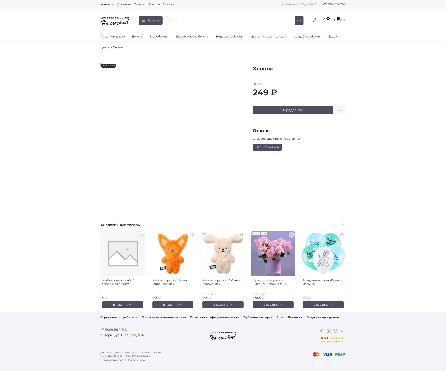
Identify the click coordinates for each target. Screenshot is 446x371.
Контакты (107, 4)
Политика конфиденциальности (214, 317)
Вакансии (295, 317)
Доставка (124, 4)
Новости (154, 4)
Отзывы (169, 4)
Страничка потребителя (118, 317)
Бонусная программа (323, 317)
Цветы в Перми (111, 47)
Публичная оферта (257, 317)
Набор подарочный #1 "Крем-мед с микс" (118, 282)
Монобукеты (159, 36)
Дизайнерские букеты (192, 36)
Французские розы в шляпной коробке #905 (270, 282)
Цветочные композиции (268, 36)
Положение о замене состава (163, 317)
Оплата (139, 4)
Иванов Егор (136, 360)
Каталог (154, 20)
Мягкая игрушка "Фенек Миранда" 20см (170, 282)
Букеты (137, 36)
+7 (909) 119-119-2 (334, 4)
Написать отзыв (267, 147)
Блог (280, 317)
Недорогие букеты (229, 36)
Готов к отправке (112, 36)
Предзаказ (293, 110)
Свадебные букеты (307, 36)
